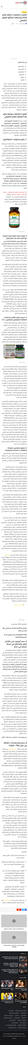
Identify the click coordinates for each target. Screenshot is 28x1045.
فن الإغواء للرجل (12, 1020)
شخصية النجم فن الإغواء (8, 1018)
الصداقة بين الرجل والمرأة (13, 1013)
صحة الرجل (24, 12)
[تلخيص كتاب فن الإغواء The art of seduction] (21, 996)
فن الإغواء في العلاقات (21, 1020)
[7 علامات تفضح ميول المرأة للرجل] (7, 983)
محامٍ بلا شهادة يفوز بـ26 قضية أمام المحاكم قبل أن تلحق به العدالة (10, 957)
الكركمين (7, 555)
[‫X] (23, 910)
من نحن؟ (23, 1036)
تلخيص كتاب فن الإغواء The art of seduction (21, 1001)
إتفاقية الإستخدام (9, 1036)
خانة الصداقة (23, 1018)
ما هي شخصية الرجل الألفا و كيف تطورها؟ (21, 989)
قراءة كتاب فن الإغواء (22, 1027)
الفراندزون (17, 1015)
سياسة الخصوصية (17, 1036)
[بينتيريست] (20, 910)
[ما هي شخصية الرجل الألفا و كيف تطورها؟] (21, 983)
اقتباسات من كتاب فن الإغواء (20, 1010)
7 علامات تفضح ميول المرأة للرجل (7, 989)
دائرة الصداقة (17, 1018)
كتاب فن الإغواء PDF (12, 1027)
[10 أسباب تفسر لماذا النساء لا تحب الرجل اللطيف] (7, 996)
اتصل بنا (4, 1036)
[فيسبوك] (26, 910)
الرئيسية (14, 1038)
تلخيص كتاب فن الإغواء (9, 1015)
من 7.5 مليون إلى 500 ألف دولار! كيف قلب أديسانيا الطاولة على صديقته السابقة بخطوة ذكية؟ (10, 971)
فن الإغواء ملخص (15, 1022)
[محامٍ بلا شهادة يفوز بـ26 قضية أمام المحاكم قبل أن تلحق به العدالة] (23, 959)
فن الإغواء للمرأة (23, 1022)
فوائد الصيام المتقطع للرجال (11, 1025)
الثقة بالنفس (10, 1010)
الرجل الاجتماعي (23, 1013)
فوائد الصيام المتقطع (22, 1025)
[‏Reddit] (18, 910)
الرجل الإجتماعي (22, 23)
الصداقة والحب (23, 1015)
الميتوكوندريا (12, 749)
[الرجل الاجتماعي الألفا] (21, 2)
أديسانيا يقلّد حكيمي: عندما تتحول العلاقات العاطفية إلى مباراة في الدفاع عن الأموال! (10, 964)
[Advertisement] (14, 40)
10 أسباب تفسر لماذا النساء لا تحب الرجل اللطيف (7, 1001)
